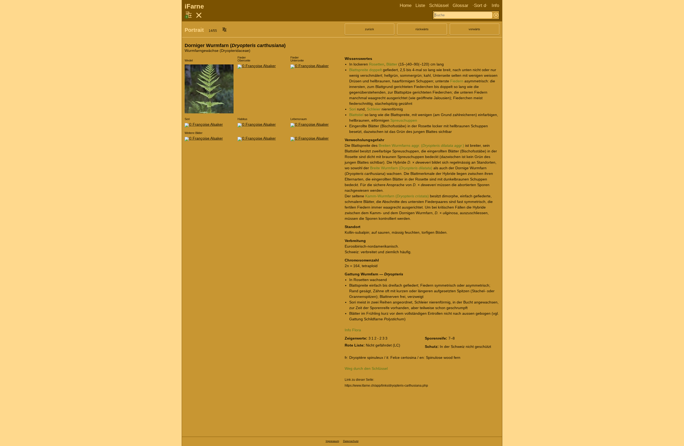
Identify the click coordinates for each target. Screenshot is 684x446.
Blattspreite (358, 70)
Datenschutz (351, 441)
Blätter (391, 64)
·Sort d (479, 5)
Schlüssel (439, 5)
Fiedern (456, 81)
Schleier (373, 109)
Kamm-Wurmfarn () (397, 196)
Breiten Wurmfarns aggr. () (421, 145)
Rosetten (376, 64)
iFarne (194, 6)
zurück (369, 29)
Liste (420, 5)
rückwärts (422, 29)
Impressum (332, 441)
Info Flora (353, 330)
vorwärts (474, 29)
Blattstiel (356, 115)
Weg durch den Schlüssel (366, 368)
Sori (352, 109)
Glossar (460, 5)
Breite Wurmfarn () (401, 168)
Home (405, 5)
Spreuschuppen (403, 120)
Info (495, 5)
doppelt (375, 70)
